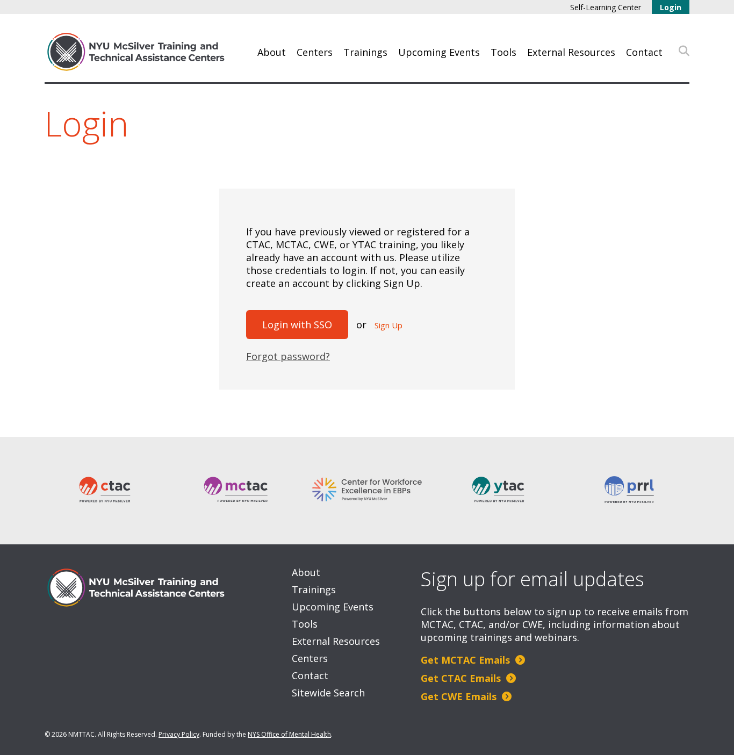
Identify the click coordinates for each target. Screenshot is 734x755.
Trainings (365, 52)
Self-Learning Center (605, 7)
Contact (644, 52)
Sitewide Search (328, 692)
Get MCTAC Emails (467, 659)
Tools (503, 52)
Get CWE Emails (460, 696)
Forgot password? (288, 356)
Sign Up (388, 325)
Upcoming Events (439, 52)
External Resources (571, 52)
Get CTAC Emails (462, 678)
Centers (315, 52)
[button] (684, 51)
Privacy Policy (179, 734)
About (271, 52)
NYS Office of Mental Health (289, 734)
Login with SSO (297, 324)
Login (670, 7)
